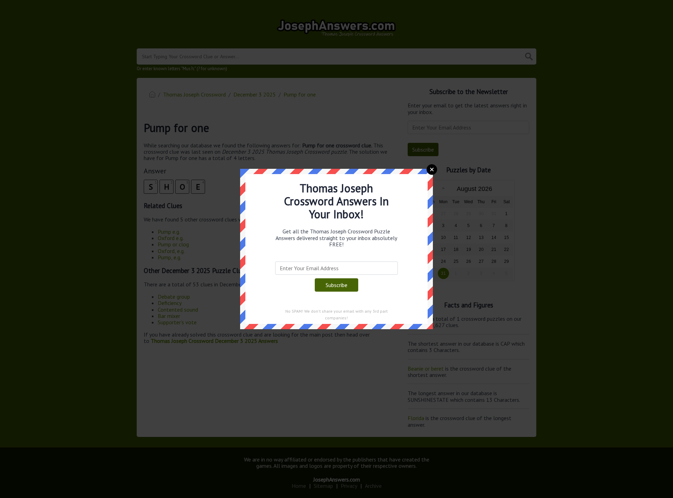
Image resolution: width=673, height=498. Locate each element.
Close (432, 169)
